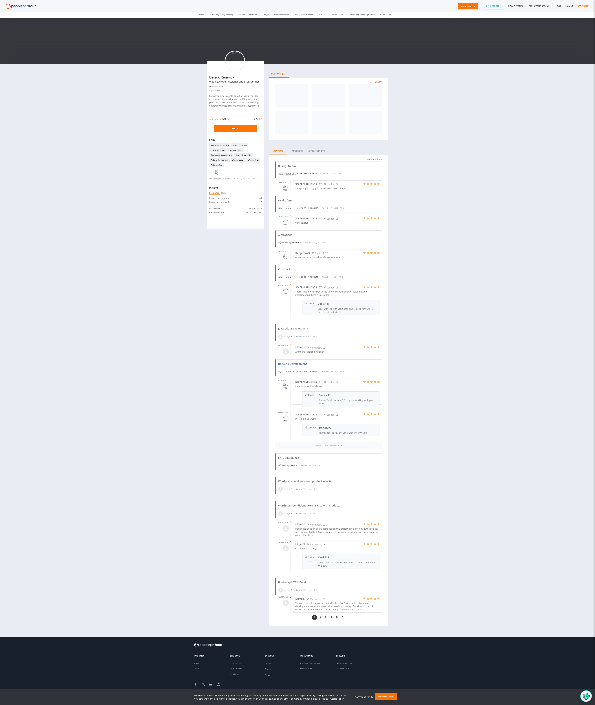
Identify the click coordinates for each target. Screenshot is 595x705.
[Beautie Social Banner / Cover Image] (365, 122)
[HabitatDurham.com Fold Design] (291, 95)
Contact (235, 128)
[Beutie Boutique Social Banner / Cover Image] (328, 122)
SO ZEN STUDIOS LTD (309, 173)
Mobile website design (220, 145)
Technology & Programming (221, 14)
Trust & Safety (236, 668)
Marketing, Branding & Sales (362, 14)
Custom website (235, 150)
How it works (515, 6)
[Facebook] (196, 684)
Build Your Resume (539, 6)
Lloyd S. (289, 336)
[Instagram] (218, 684)
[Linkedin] (211, 684)
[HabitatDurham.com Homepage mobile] (291, 122)
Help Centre (235, 674)
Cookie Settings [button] (364, 696)
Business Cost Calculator (311, 663)
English (212, 90)
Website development (219, 160)
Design (266, 14)
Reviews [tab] (278, 150)
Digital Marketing (281, 14)
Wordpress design (240, 145)
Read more (253, 105)
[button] (494, 6)
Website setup (216, 165)
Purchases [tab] (297, 150)
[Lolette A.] (282, 465)
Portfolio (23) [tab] (278, 73)
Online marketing (218, 150)
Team (196, 668)
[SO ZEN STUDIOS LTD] (288, 173)
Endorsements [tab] (317, 150)
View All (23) (376, 82)
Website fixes (253, 160)
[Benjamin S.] (283, 242)
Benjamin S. (296, 242)
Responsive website (243, 155)
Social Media (385, 14)
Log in (559, 6)
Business (322, 14)
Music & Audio (338, 14)
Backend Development (292, 364)
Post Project (468, 6)
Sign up (569, 6)
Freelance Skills (342, 668)
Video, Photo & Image (304, 14)
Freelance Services (344, 663)
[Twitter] (203, 684)
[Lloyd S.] (280, 336)
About (196, 663)
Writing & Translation (248, 14)
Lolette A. (293, 465)
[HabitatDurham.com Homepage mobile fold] (365, 95)
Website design (238, 160)
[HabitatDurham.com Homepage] (328, 95)
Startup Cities (306, 668)
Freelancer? (582, 6)
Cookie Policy (337, 698)
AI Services (199, 14)
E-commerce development (221, 155)
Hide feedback (374, 159)
